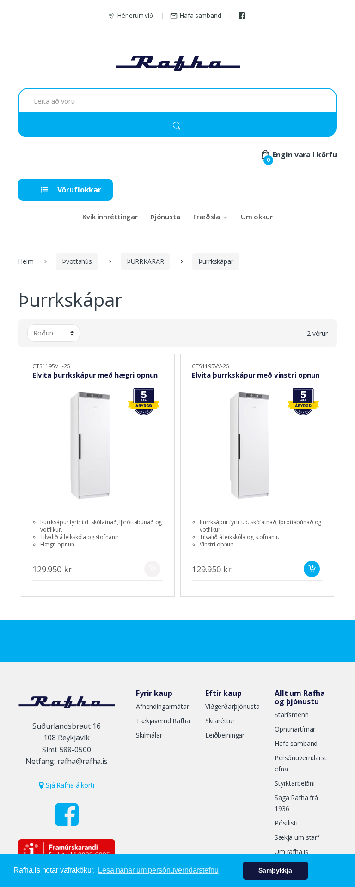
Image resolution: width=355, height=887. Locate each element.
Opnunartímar (295, 729)
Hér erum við (135, 15)
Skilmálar (149, 735)
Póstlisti (286, 823)
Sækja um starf (297, 837)
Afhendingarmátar (162, 706)
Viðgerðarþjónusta (232, 706)
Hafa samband (200, 15)
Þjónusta (165, 216)
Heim (25, 261)
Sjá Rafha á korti (69, 785)
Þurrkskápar (215, 261)
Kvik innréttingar (110, 216)
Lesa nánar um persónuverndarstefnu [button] (158, 870)
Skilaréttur (219, 720)
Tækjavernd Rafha (163, 720)
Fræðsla (206, 216)
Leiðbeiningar (225, 735)
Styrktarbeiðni (295, 783)
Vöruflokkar (78, 190)
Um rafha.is (291, 851)
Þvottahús (77, 261)
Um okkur (257, 216)
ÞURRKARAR (145, 261)
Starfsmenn (292, 714)
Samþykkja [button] (275, 870)
